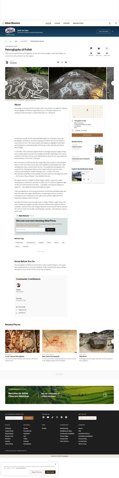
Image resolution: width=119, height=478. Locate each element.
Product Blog (64, 436)
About (80, 428)
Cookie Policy (82, 441)
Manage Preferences (37, 472)
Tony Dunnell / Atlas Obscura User (27, 100)
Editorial (26, 425)
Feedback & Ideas (66, 431)
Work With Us (64, 441)
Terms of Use (53, 232)
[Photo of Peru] (77, 176)
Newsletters (27, 444)
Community (64, 425)
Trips (43, 425)
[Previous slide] (5, 83)
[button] (91, 48)
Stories (25, 428)
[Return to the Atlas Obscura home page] (11, 23)
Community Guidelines (67, 433)
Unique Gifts (64, 438)
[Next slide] (113, 83)
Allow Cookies (50, 472)
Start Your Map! (103, 31)
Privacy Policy (46, 232)
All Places (8, 428)
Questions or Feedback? (59, 456)
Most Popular (9, 433)
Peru (59, 138)
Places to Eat (9, 436)
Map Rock (83, 356)
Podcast (26, 441)
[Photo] (99, 149)
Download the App (88, 418)
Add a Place (9, 444)
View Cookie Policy (21, 468)
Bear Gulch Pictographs (50, 356)
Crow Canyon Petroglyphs (14, 356)
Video (25, 438)
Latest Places (9, 431)
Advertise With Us (84, 433)
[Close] (55, 464)
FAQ (79, 431)
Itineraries (26, 433)
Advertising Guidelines (85, 436)
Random (8, 438)
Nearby (7, 441)
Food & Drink (27, 431)
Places (7, 425)
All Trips (44, 428)
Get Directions (87, 135)
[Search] (116, 23)
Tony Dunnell (13, 63)
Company (81, 425)
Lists (24, 436)
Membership (64, 428)
